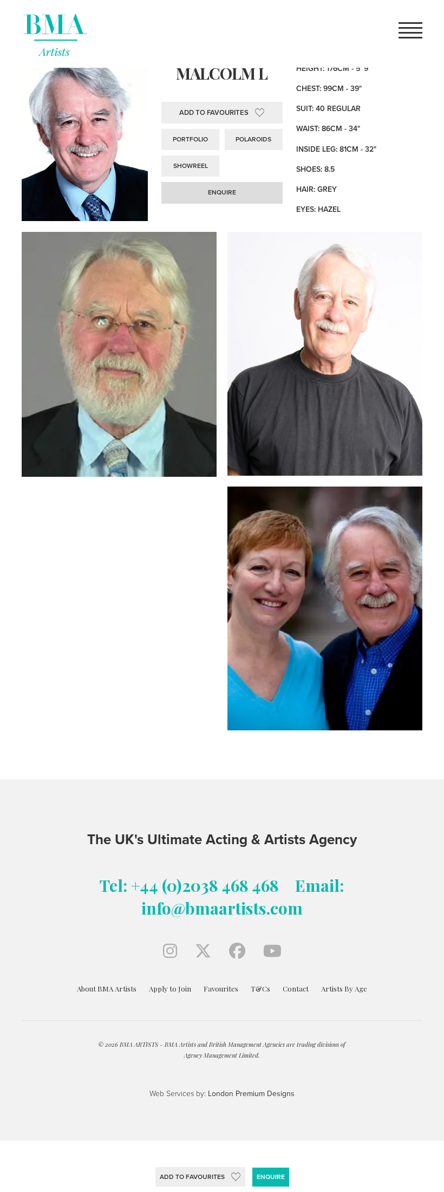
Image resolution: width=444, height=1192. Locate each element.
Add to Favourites (192, 1177)
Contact (296, 988)
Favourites (221, 988)
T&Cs (260, 988)
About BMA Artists (106, 988)
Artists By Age (344, 988)
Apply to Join (170, 988)
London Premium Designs (250, 1093)
